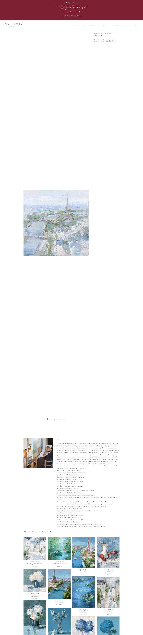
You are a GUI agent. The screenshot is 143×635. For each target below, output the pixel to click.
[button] (76, 25)
